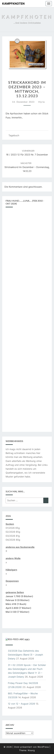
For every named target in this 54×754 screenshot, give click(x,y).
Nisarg (31, 750)
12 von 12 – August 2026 (21, 703)
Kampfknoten (13, 3)
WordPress (43, 747)
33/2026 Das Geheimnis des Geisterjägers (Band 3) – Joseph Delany (25, 654)
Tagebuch (13, 135)
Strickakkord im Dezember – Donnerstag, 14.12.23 (27, 167)
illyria (41, 102)
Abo (27, 639)
